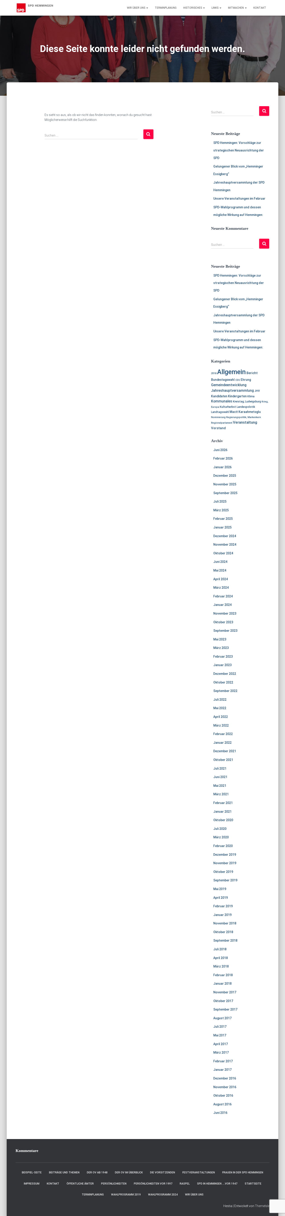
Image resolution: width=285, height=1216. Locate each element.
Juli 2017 (219, 1026)
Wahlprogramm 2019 (126, 1194)
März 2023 (221, 648)
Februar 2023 (223, 656)
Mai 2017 (219, 1035)
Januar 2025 (222, 527)
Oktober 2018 (223, 932)
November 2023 (224, 613)
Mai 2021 (219, 785)
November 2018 (224, 923)
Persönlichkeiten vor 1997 (153, 1183)
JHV (257, 390)
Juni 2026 (220, 450)
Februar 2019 (223, 906)
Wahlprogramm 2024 (163, 1194)
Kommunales (221, 401)
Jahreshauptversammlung (232, 391)
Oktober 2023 (223, 622)
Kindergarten (237, 396)
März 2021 (221, 794)
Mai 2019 (219, 889)
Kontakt (259, 7)
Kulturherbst (228, 406)
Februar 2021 (223, 803)
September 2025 (225, 493)
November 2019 (224, 863)
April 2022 (220, 717)
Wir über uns (136, 7)
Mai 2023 (219, 639)
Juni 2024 (220, 561)
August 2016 (222, 1104)
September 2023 (225, 630)
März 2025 (221, 510)
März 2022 (221, 725)
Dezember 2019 (224, 854)
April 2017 (220, 1044)
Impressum (31, 1183)
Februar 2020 (223, 846)
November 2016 (224, 1087)
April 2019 (220, 897)
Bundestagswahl (223, 379)
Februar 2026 (223, 458)
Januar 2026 (222, 467)
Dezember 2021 (224, 751)
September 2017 (225, 1009)
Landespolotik (246, 406)
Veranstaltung (245, 422)
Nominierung (218, 417)
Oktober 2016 (223, 1095)
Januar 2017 (222, 1069)
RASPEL (185, 1183)
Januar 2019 (222, 915)
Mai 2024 (219, 570)
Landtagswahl (220, 412)
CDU (237, 380)
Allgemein (231, 372)
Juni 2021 (220, 777)
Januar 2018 (222, 983)
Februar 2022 (223, 734)
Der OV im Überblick (129, 1172)
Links (215, 7)
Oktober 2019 (223, 872)
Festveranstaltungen (198, 1172)
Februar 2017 (223, 1061)
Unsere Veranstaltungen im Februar (239, 198)
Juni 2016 (220, 1112)
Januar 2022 (222, 742)
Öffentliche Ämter (80, 1183)
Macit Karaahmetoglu (245, 412)
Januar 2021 (222, 811)
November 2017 (224, 992)
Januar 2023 (222, 665)
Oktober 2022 (223, 682)
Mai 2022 (219, 708)
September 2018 (225, 940)
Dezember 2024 (224, 536)
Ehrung (246, 379)
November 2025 (224, 484)
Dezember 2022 (224, 673)
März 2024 (221, 587)
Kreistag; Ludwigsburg (247, 401)
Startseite (253, 1183)
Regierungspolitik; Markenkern (243, 417)
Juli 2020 (219, 829)
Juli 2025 (219, 501)
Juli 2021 (219, 768)
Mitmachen (236, 7)
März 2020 (221, 837)
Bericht (252, 373)
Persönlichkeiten (113, 1183)
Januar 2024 (222, 605)
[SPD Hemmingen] (37, 7)
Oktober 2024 (223, 553)
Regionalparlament (221, 422)
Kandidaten (219, 396)
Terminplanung (166, 7)
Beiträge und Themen (64, 1172)
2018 (213, 373)
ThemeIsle (262, 1206)
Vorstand (218, 428)
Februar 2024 (223, 596)
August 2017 (222, 1018)
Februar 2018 (223, 975)
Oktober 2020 (223, 820)
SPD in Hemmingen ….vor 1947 (217, 1183)
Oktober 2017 (223, 1001)
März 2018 (221, 966)
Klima (250, 396)
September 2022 (225, 691)
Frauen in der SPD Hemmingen (242, 1172)
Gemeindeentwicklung (228, 385)
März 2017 (221, 1052)
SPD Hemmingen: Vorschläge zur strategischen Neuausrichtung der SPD (238, 150)
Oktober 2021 (223, 760)
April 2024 (220, 579)
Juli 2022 (219, 699)
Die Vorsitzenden (162, 1172)
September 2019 (225, 880)
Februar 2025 (223, 518)
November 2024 (224, 544)
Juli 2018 (219, 949)
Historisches (193, 7)
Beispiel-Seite (32, 1172)
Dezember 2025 (224, 475)
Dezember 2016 (224, 1078)
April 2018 (220, 958)
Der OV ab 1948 (97, 1172)
